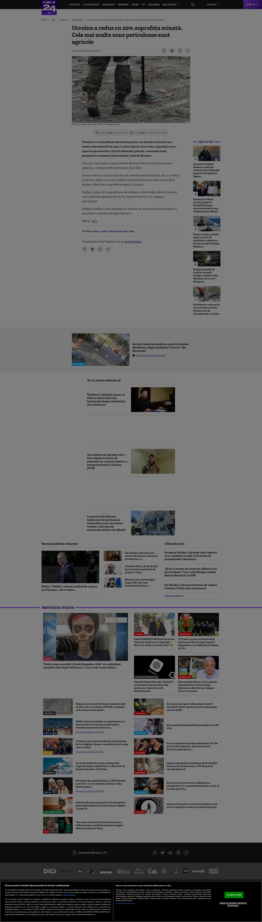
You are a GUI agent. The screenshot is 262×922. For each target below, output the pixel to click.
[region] (131, 901)
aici (21, 909)
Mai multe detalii (69, 895)
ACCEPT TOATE (234, 895)
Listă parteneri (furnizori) (125, 903)
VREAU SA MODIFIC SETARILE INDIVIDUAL (233, 904)
